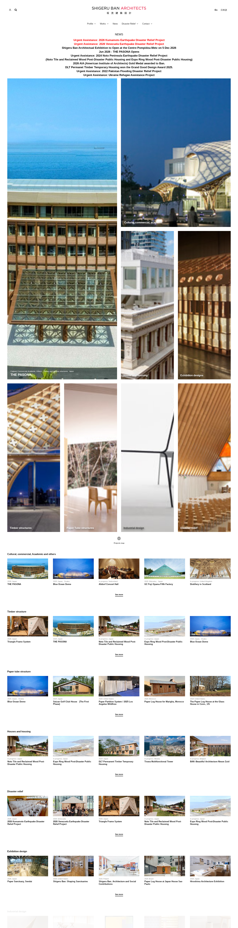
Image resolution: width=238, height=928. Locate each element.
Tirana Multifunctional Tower (158, 761)
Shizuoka (152, 581)
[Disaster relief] (204, 457)
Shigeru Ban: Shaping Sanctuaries (70, 881)
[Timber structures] (33, 457)
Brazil (151, 879)
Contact (146, 24)
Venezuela (62, 819)
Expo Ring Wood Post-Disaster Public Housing (163, 643)
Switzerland (113, 581)
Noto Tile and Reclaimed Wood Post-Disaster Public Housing (117, 643)
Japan (14, 581)
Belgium (203, 759)
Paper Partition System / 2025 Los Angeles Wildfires (116, 702)
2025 (55, 581)
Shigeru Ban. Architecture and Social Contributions (117, 882)
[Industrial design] (147, 457)
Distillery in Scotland (200, 584)
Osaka (66, 581)
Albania (157, 759)
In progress (103, 581)
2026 (9, 581)
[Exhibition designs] (204, 305)
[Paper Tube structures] (90, 457)
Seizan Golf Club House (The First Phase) (71, 702)
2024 (55, 699)
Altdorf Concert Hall (109, 584)
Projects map (119, 543)
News (115, 24)
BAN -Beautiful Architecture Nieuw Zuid (209, 761)
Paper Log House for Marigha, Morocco (164, 701)
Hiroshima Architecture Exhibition (207, 881)
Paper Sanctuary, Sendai (19, 881)
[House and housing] (147, 305)
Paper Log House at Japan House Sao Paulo (163, 882)
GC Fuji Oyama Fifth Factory (158, 584)
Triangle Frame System (19, 641)
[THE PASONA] (62, 228)
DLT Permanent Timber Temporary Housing (116, 762)
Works (103, 24)
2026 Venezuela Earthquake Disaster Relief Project (71, 822)
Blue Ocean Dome (63, 584)
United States (108, 699)
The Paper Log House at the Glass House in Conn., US (207, 702)
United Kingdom (206, 581)
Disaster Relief (129, 24)
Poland (106, 879)
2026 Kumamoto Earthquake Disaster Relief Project (25, 822)
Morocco (152, 699)
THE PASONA (14, 584)
